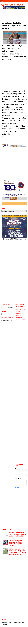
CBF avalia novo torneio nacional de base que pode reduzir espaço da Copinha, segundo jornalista (17, 551)
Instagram (19, 313)
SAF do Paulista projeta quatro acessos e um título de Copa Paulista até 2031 (17, 534)
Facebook (18, 315)
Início (2, 1)
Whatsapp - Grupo (21, 309)
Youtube (18, 311)
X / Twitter (19, 317)
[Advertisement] (15, 12)
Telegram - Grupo (20, 319)
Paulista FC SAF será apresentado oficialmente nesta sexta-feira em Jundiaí (17, 543)
